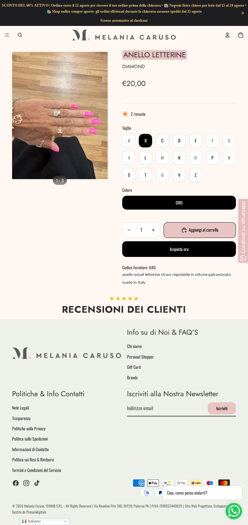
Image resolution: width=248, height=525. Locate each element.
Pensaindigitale (36, 511)
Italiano (34, 521)
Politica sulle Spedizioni (30, 439)
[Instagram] (26, 483)
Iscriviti (221, 408)
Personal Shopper (140, 356)
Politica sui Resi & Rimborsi (33, 460)
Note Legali (20, 408)
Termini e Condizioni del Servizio (36, 470)
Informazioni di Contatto (30, 449)
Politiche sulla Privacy (28, 428)
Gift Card (134, 367)
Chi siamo (134, 346)
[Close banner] (242, 13)
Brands (132, 377)
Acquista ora (179, 249)
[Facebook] (15, 483)
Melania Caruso (34, 505)
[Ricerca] (20, 35)
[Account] (227, 35)
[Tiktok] (37, 483)
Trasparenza (21, 418)
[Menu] (7, 35)
